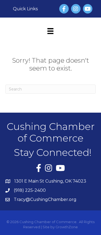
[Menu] (50, 31)
